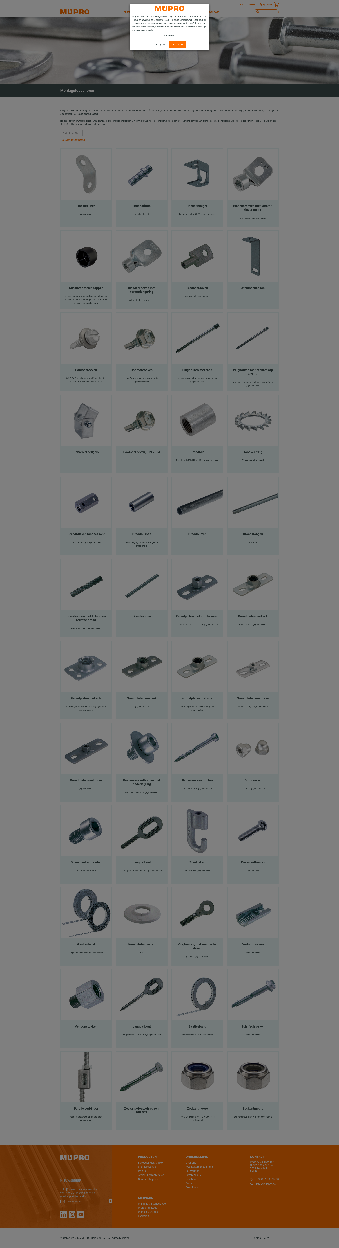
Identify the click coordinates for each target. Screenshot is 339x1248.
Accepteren (178, 44)
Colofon (170, 35)
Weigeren (160, 44)
